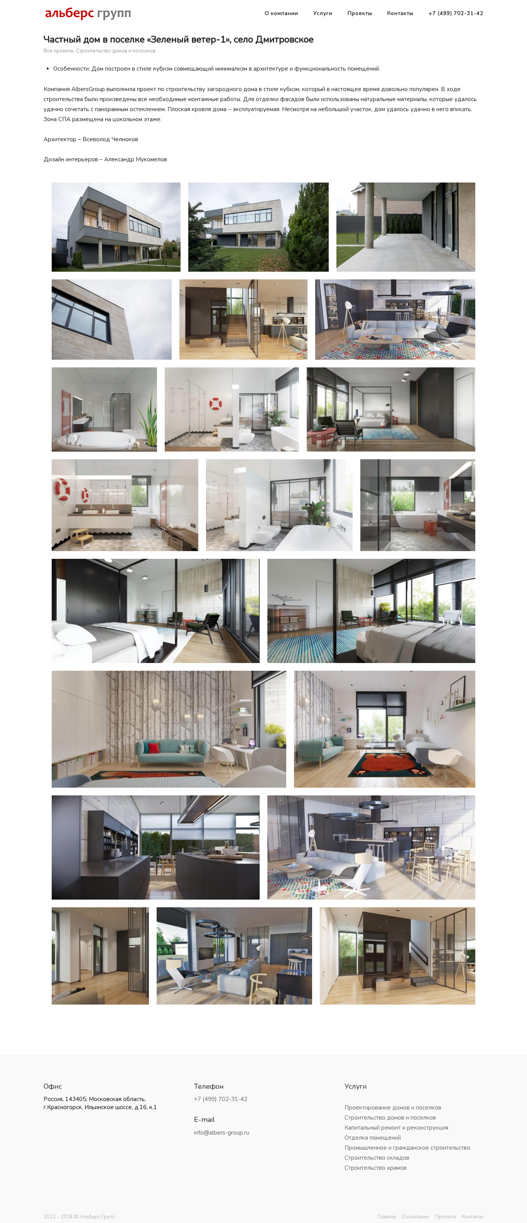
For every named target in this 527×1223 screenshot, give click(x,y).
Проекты (360, 13)
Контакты (400, 13)
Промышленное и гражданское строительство (407, 1148)
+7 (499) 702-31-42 (456, 13)
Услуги (323, 13)
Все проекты (59, 50)
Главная (386, 1216)
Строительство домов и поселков (115, 50)
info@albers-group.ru (221, 1133)
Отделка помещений (373, 1138)
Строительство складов (377, 1158)
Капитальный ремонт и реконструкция (396, 1128)
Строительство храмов (376, 1168)
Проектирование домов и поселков (393, 1107)
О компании (281, 13)
